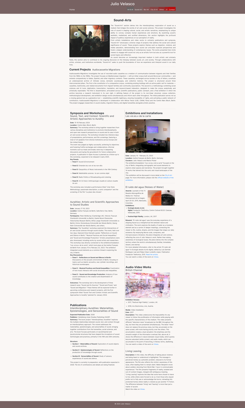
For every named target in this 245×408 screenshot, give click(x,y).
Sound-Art (138, 10)
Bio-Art (146, 10)
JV (166, 10)
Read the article (152, 254)
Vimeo (156, 257)
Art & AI (130, 10)
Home (72, 9)
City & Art (154, 10)
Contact (172, 10)
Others (161, 10)
